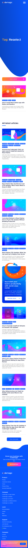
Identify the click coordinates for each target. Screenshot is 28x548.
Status (4, 528)
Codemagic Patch (11, 143)
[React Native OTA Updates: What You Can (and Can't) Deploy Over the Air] (14, 239)
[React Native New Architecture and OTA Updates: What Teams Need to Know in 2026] (14, 170)
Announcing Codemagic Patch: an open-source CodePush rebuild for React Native (13, 151)
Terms (3, 484)
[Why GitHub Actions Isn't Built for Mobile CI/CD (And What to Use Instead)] (14, 379)
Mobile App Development (7, 323)
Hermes (21, 181)
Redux (10, 100)
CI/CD (14, 321)
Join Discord (5, 524)
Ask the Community (7, 522)
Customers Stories (6, 481)
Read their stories (12, 298)
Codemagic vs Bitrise (7, 496)
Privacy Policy (5, 486)
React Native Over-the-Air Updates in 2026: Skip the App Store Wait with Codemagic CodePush (14, 427)
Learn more (4, 545)
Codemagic (5, 143)
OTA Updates (5, 145)
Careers (4, 538)
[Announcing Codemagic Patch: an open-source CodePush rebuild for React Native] (14, 134)
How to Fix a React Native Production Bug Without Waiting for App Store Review (14, 360)
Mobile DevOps (17, 145)
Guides (3, 511)
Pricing (3, 479)
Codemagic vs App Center (8, 494)
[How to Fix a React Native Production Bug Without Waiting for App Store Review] (14, 345)
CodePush (17, 143)
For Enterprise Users (7, 526)
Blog (3, 513)
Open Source (5, 147)
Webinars (4, 515)
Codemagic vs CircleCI (7, 498)
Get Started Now (14, 464)
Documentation (6, 509)
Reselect (13, 100)
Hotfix (9, 356)
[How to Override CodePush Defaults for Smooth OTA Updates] (14, 312)
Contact (4, 534)
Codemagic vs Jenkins (7, 503)
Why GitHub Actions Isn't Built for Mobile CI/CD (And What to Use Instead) (12, 393)
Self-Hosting (11, 145)
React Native (5, 100)
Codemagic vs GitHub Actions (9, 500)
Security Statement (6, 488)
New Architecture (12, 179)
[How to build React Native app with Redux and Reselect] (14, 91)
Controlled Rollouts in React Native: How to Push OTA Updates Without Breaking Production (13, 220)
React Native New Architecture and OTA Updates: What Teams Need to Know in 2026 (13, 185)
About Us (4, 536)
